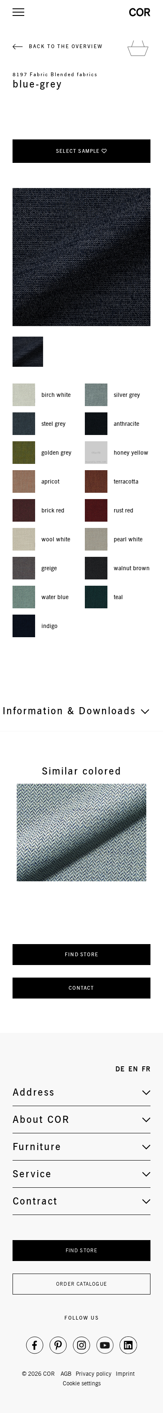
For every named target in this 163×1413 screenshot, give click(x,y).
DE (120, 1069)
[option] (81, 832)
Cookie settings (82, 1383)
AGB (66, 1373)
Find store (81, 954)
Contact (81, 988)
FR (146, 1069)
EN (133, 1069)
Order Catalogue (81, 1284)
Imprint (125, 1373)
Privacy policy (94, 1373)
